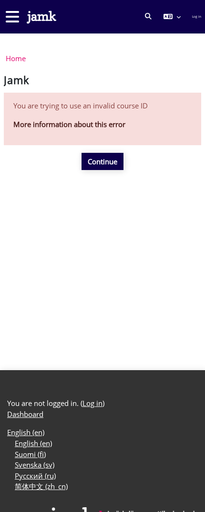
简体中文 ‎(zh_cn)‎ (41, 486)
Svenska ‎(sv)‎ (34, 464)
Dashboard (25, 414)
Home (16, 58)
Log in (196, 16)
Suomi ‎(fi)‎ (30, 454)
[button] (148, 16)
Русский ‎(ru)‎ (35, 475)
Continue (102, 161)
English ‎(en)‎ (25, 432)
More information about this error (69, 124)
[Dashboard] (40, 17)
